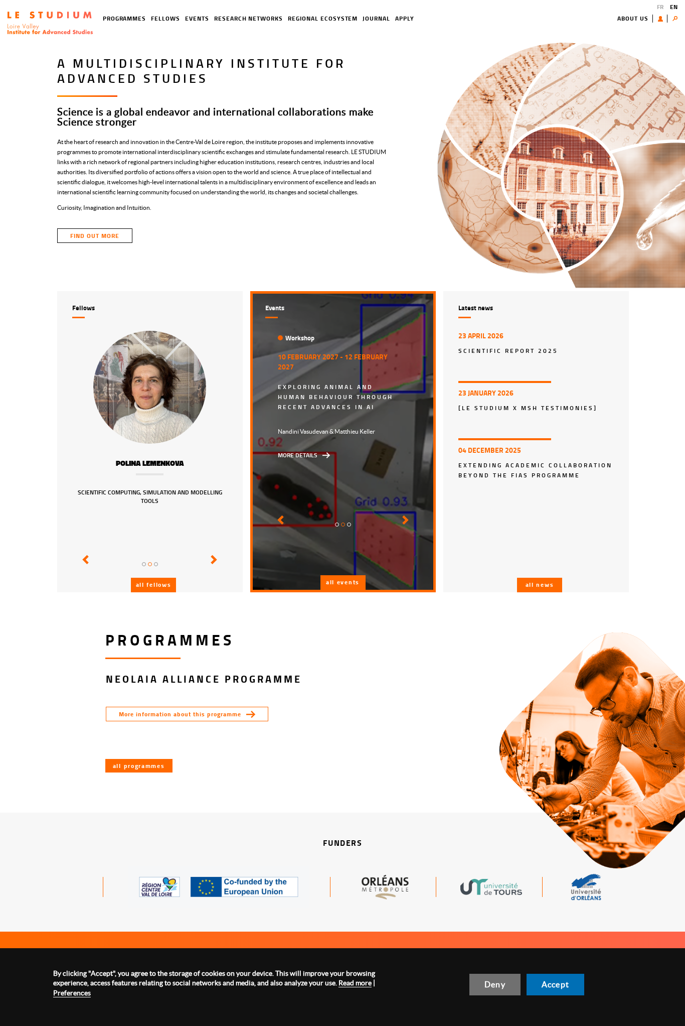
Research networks (248, 18)
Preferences (72, 993)
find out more (94, 235)
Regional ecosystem (323, 18)
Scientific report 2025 (508, 350)
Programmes (124, 18)
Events (197, 18)
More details (297, 455)
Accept (555, 984)
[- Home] (50, 22)
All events (343, 582)
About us (632, 18)
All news (540, 584)
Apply (404, 18)
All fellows (154, 584)
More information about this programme (180, 714)
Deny (494, 984)
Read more (355, 983)
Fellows (165, 18)
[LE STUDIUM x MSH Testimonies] (527, 408)
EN (673, 7)
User (662, 18)
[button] (84, 566)
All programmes (139, 765)
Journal (376, 18)
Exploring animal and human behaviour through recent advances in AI (335, 396)
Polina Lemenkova (150, 463)
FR (660, 7)
